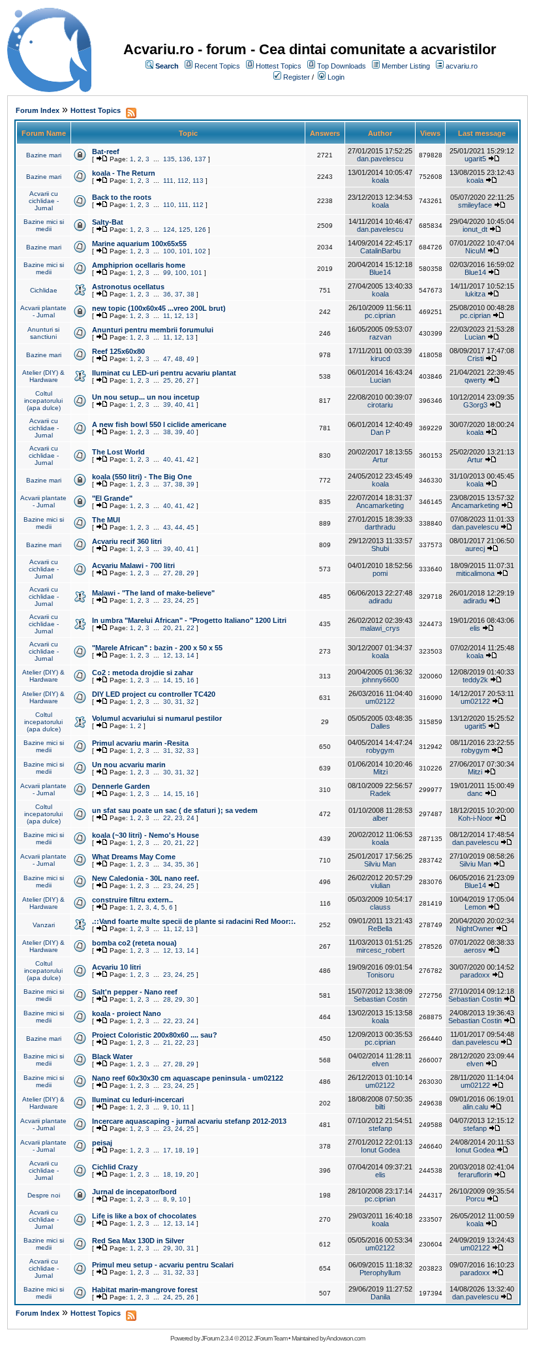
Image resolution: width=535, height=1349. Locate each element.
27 (190, 380)
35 (179, 864)
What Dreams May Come (134, 857)
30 (167, 701)
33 (190, 750)
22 (190, 627)
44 (179, 527)
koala (380, 180)
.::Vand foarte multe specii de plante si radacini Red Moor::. (194, 921)
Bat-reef (105, 151)
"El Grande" (112, 498)
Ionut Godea (380, 1150)
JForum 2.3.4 (217, 1338)
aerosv (475, 950)
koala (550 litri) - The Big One (142, 477)
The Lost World (118, 452)
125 (185, 229)
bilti (380, 1107)
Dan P (380, 432)
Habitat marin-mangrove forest (145, 1289)
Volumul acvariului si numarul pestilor (157, 718)
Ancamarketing (380, 505)
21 (179, 627)
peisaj (102, 1143)
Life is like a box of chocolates (144, 1216)
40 (179, 404)
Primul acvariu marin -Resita (140, 743)
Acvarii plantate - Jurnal (43, 311)
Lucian (475, 337)
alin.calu (475, 1107)
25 (167, 380)
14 (190, 655)
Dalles (380, 726)
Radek (380, 793)
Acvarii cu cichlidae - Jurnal (44, 201)
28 (179, 573)
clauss (380, 907)
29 (190, 573)
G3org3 (475, 405)
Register (296, 77)
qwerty (475, 380)
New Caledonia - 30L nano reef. (145, 878)
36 (167, 294)
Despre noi (43, 1195)
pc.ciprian (380, 315)
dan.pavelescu (380, 159)
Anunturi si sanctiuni (43, 333)
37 (179, 294)
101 (185, 251)
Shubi (380, 548)
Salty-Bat (107, 222)
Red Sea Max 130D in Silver (138, 1241)
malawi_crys (380, 628)
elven (380, 1064)
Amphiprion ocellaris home (138, 265)
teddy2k (475, 680)
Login (336, 77)
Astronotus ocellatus (128, 287)
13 (190, 315)
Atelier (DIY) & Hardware (43, 376)
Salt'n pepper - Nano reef (134, 992)
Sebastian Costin (380, 999)
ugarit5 (475, 159)
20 (167, 627)
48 (179, 358)
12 (178, 315)
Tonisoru (380, 975)
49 (190, 358)
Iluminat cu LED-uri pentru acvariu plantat (164, 373)
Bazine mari (43, 155)
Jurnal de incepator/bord (134, 1192)
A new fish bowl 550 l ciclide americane (159, 424)
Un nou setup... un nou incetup (146, 397)
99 (167, 272)
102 (200, 251)
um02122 (380, 701)
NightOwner (475, 928)
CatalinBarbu (380, 251)
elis (475, 628)
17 (167, 1150)
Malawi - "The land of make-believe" (153, 593)
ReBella (380, 928)
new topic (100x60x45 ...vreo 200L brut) (159, 308)
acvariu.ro (462, 66)
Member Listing (406, 66)
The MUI (106, 520)
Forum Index (37, 110)
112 (183, 180)
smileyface (475, 205)
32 (190, 701)
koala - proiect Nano (126, 1013)
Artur (380, 460)
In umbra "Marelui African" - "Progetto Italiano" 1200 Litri (189, 620)
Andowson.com (345, 1338)
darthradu (380, 527)
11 (166, 315)
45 (190, 527)
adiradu (380, 601)
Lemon (475, 907)
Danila (380, 1297)
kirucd (380, 358)
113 (198, 180)
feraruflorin (475, 1175)
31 (179, 701)
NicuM (475, 251)
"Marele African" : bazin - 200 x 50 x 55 (157, 648)
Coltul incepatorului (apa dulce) (43, 400)
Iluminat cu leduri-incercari (138, 1099)
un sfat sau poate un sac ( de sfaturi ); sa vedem (175, 810)
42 (190, 459)
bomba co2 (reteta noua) (134, 943)
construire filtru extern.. (132, 900)
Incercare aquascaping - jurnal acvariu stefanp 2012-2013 (189, 1121)
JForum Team (270, 1338)
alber (380, 818)
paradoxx (475, 975)
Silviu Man (380, 864)
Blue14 (380, 272)
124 (169, 229)
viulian (380, 885)
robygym (380, 750)
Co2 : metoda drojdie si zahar (142, 672)
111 (168, 180)
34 (167, 864)
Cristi (475, 358)
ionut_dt (475, 229)
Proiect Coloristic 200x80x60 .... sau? (154, 1035)
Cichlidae (43, 290)
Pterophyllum (380, 1273)
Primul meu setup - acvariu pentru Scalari (163, 1265)
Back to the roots (121, 197)
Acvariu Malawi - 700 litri (133, 565)
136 (185, 159)
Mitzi (380, 772)
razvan (380, 337)
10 (175, 1107)
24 (179, 600)
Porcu (475, 1199)
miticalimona (475, 573)
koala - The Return (123, 173)
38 (190, 294)
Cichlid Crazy (115, 1167)
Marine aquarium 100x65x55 (139, 243)
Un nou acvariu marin (129, 765)
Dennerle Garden (121, 786)
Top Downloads (341, 66)
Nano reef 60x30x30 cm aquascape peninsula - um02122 (187, 1078)
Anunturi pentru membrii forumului (152, 330)
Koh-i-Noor (475, 818)
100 (169, 251)
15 (179, 680)
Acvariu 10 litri (116, 967)
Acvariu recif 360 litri (127, 541)
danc (475, 793)
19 (190, 1150)
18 (179, 1150)
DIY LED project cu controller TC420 (153, 694)
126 (200, 229)
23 (167, 600)
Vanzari (44, 924)
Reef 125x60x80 (118, 351)
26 (179, 380)
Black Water (112, 1056)
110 (168, 204)
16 (190, 680)
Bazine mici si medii (43, 225)
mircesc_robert (380, 950)
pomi (380, 573)
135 (169, 159)
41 (190, 404)
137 (200, 159)
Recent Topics (217, 66)
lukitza (475, 294)
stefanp (380, 1128)
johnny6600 (380, 680)
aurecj (475, 548)
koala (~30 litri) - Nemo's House (145, 835)
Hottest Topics (278, 66)
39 (167, 404)
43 (167, 527)
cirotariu (380, 405)
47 (167, 358)
